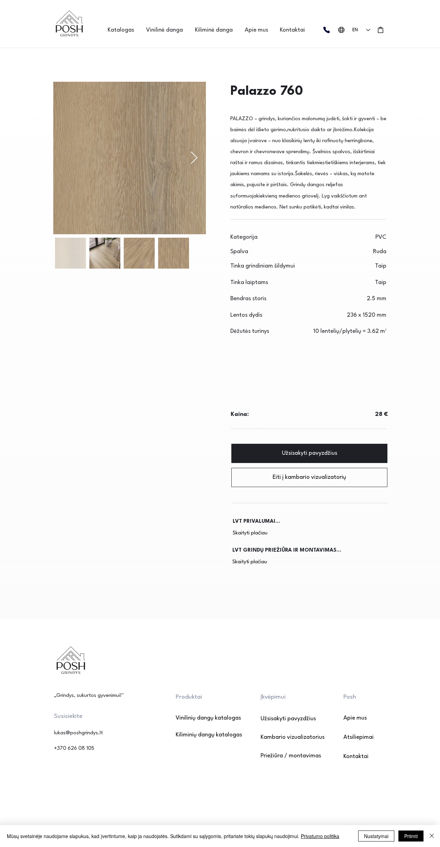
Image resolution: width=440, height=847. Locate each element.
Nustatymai (376, 836)
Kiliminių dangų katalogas (200, 735)
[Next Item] (194, 158)
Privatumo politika (320, 836)
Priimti (411, 836)
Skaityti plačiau (250, 533)
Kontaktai (355, 756)
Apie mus (355, 718)
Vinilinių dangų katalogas (200, 718)
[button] (123, 30)
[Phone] (326, 30)
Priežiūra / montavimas (291, 756)
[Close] (432, 836)
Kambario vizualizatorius (292, 737)
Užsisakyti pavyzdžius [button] (288, 719)
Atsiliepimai (358, 737)
